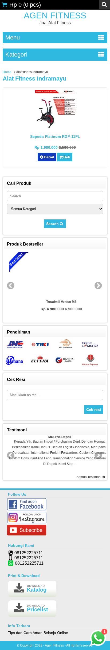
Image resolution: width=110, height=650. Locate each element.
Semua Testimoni (89, 477)
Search (53, 224)
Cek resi (93, 409)
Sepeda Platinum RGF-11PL (55, 136)
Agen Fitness (55, 15)
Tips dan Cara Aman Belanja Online (38, 633)
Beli (66, 157)
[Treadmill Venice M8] (55, 275)
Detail (49, 157)
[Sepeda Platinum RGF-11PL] (55, 128)
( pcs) (25, 4)
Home (7, 72)
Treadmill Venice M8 (55, 302)
